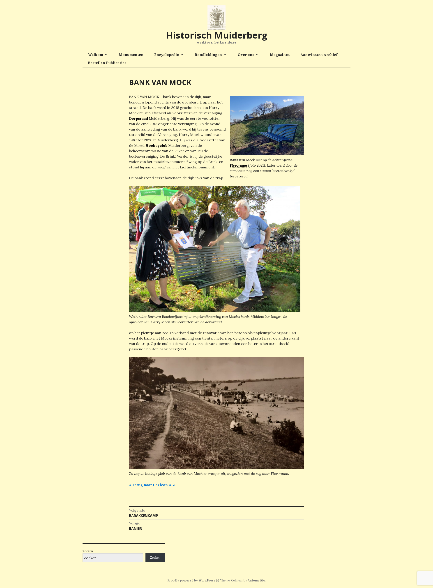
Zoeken (88, 551)
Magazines (280, 54)
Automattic (256, 580)
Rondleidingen (208, 54)
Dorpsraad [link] (138, 118)
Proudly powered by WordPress (191, 580)
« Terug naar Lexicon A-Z (152, 484)
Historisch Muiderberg (216, 35)
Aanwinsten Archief (318, 54)
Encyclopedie (166, 54)
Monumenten (131, 54)
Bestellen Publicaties (107, 62)
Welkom (95, 54)
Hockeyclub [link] (156, 145)
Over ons (246, 54)
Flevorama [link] (238, 165)
